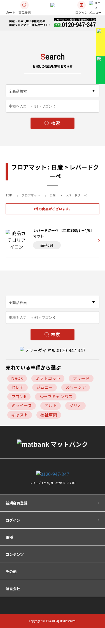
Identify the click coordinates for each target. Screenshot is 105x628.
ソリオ (75, 405)
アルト (50, 405)
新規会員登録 (16, 503)
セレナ (17, 387)
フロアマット (31, 195)
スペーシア (75, 387)
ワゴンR (19, 396)
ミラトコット (47, 378)
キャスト (19, 415)
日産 (53, 195)
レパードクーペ (76, 195)
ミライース (21, 405)
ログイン (13, 520)
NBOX (17, 378)
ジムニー (44, 387)
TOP (9, 195)
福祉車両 (48, 415)
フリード (81, 378)
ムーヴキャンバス (56, 396)
